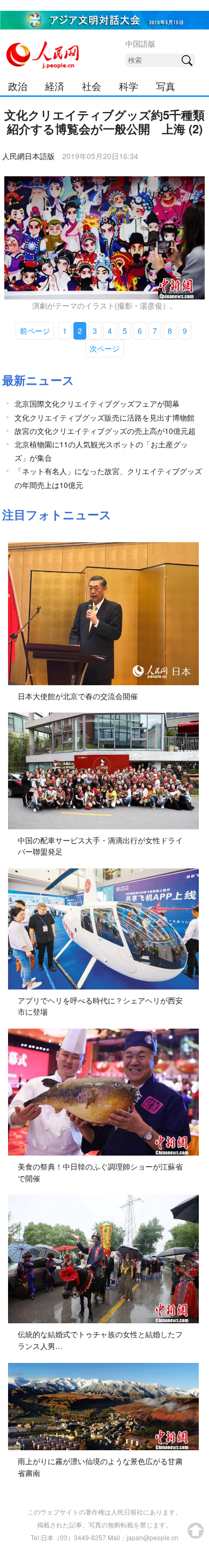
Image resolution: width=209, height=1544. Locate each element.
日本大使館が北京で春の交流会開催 (78, 696)
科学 (128, 86)
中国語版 (140, 43)
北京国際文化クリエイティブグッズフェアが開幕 (97, 403)
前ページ (35, 330)
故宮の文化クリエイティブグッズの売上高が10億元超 (105, 430)
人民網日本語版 (28, 156)
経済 (54, 86)
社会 (91, 86)
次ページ (104, 348)
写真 (165, 86)
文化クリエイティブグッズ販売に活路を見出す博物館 (104, 417)
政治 (17, 86)
